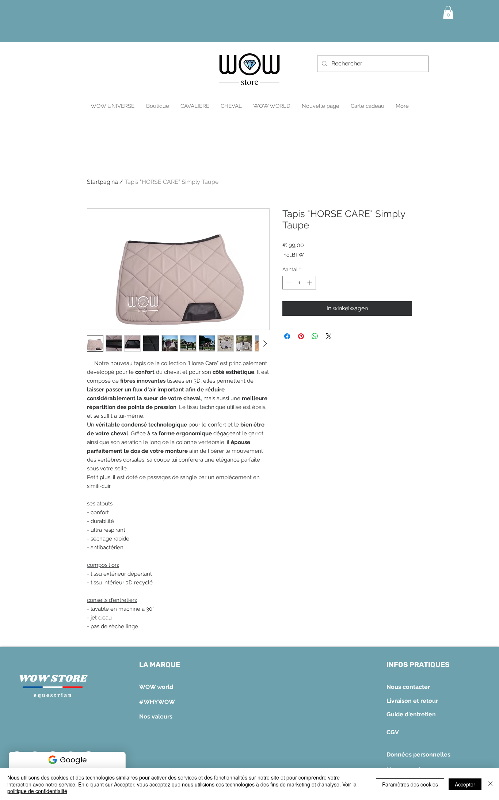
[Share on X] (328, 336)
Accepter (465, 784)
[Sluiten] (490, 784)
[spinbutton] (299, 282)
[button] (448, 12)
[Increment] (310, 282)
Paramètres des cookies (410, 784)
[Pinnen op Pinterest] (301, 336)
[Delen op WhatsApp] (315, 336)
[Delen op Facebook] (287, 336)
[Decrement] (288, 282)
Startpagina (102, 181)
